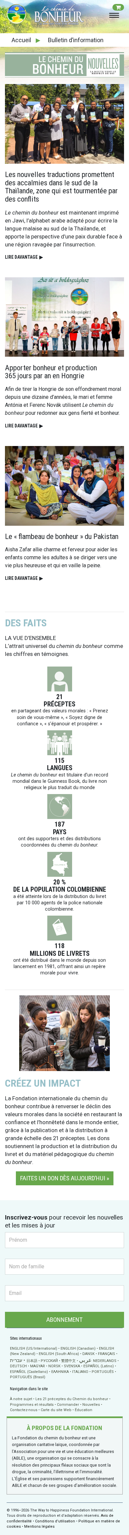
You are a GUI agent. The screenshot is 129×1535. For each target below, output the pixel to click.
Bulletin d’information (76, 40)
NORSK (54, 1366)
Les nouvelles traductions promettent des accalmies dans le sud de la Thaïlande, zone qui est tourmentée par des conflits (61, 186)
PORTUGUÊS (103, 1372)
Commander (68, 1404)
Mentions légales (39, 1526)
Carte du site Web (56, 1410)
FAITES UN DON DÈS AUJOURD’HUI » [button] (64, 1178)
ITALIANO (80, 1372)
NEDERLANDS (104, 1361)
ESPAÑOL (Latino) (98, 1366)
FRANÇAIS (106, 1354)
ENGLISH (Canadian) (78, 1348)
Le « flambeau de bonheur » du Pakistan (61, 536)
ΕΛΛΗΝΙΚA (60, 1372)
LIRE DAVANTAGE (24, 257)
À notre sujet (21, 1399)
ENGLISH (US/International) (33, 1348)
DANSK (88, 1354)
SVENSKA (72, 1366)
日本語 (31, 1361)
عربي (85, 1360)
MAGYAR (37, 1366)
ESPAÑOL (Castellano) (29, 1372)
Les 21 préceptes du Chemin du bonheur (71, 1399)
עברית (16, 1360)
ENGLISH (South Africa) (59, 1354)
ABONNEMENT (64, 1319)
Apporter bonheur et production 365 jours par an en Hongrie (51, 371)
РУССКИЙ (49, 1361)
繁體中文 (68, 1361)
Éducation (83, 1410)
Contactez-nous (23, 1410)
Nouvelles (91, 1404)
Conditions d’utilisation (55, 1521)
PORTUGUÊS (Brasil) (27, 1377)
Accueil (22, 40)
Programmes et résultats (32, 1404)
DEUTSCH (18, 1366)
